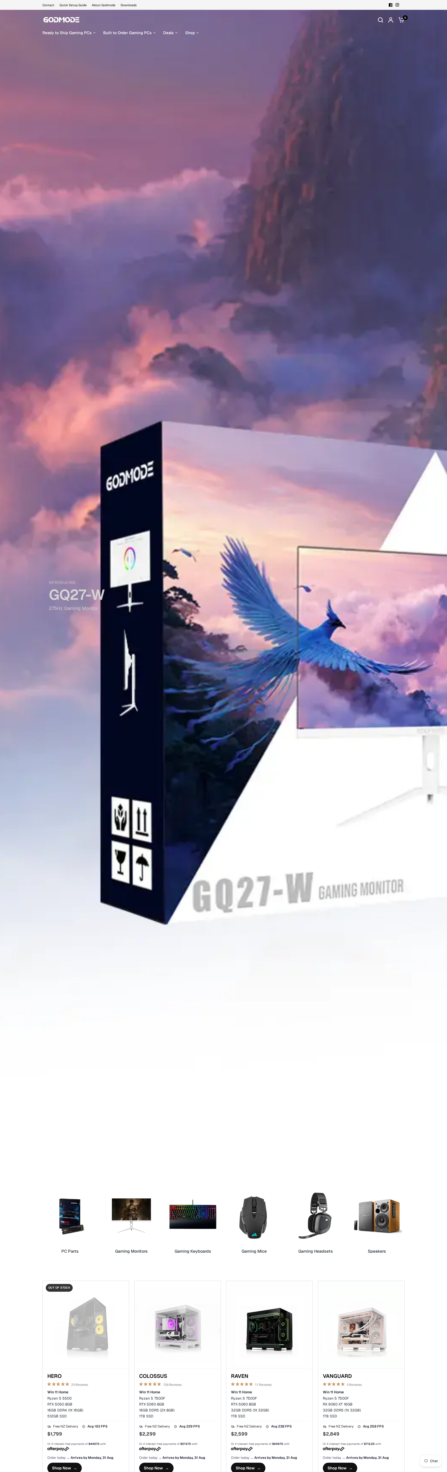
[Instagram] (397, 5)
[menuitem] (49, 5)
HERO (54, 1376)
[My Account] (391, 19)
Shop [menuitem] (190, 32)
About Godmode (103, 5)
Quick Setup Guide (73, 5)
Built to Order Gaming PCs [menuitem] (127, 32)
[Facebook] (390, 5)
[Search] (380, 19)
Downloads (129, 5)
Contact (48, 5)
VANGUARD (337, 1376)
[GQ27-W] (223, 598)
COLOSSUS (153, 1376)
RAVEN (239, 1376)
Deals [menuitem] (168, 32)
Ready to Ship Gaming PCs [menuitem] (67, 32)
